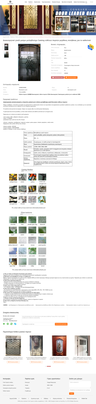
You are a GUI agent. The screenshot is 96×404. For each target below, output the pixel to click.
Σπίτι (26, 2)
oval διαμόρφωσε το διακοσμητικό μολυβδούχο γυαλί (21, 305)
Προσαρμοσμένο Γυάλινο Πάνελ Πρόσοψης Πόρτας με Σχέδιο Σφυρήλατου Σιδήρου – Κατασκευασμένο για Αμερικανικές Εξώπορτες (13, 358)
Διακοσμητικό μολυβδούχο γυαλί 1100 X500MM (36, 358)
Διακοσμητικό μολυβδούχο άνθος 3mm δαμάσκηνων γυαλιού (50, 305)
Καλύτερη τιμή (58, 77)
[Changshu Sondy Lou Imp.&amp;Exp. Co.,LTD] (10, 3)
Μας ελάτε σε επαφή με (67, 2)
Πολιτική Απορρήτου (72, 398)
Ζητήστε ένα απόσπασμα (79, 2)
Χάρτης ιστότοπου (57, 398)
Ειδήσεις (46, 398)
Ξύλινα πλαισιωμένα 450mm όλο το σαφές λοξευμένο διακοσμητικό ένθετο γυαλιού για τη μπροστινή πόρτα (82, 358)
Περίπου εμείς (37, 2)
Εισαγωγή (27, 382)
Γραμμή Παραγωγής (51, 382)
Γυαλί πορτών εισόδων (8, 382)
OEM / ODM (49, 385)
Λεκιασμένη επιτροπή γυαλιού (9, 388)
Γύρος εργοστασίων (46, 2)
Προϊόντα (30, 2)
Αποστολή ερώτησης (61, 324)
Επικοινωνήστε (71, 77)
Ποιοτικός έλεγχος (56, 2)
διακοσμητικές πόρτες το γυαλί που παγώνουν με (78, 305)
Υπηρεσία (27, 388)
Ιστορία (26, 385)
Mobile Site (84, 398)
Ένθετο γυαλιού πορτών (8, 385)
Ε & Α (48, 388)
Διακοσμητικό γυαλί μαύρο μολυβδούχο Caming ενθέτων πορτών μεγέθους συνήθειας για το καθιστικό (49, 37)
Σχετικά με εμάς (35, 398)
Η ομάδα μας (28, 390)
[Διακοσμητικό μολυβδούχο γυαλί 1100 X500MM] (36, 345)
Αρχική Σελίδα (13, 398)
